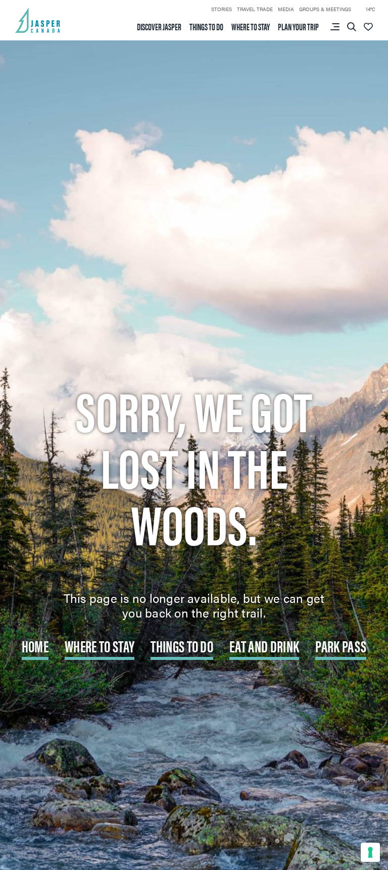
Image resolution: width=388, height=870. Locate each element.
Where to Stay (99, 645)
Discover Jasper (159, 26)
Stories (221, 9)
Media (286, 9)
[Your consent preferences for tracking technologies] (370, 852)
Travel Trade (255, 9)
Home (35, 645)
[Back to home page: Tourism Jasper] (38, 19)
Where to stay (250, 26)
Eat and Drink (264, 645)
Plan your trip (298, 26)
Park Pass (340, 645)
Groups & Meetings (325, 9)
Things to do (206, 26)
